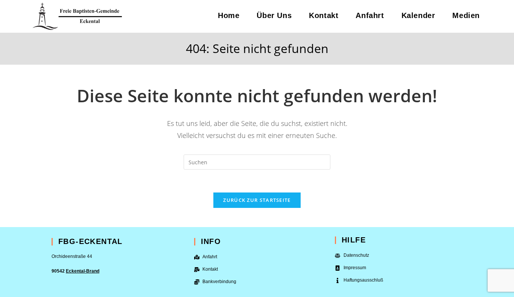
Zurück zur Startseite (256, 200)
